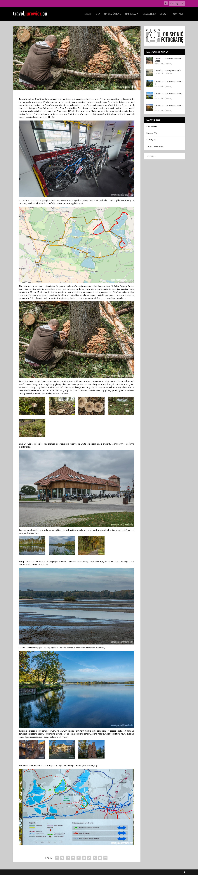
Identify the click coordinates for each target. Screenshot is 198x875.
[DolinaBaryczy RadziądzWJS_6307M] (62, 414)
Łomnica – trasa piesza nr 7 (167, 70)
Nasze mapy (131, 14)
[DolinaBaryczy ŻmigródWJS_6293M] (32, 436)
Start (87, 14)
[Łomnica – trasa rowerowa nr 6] (149, 83)
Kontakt (178, 14)
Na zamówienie (112, 14)
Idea (97, 14)
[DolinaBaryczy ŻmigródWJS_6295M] (32, 414)
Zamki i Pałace (153, 146)
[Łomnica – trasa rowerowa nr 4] (149, 107)
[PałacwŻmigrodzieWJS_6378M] (91, 758)
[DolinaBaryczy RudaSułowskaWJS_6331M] (32, 554)
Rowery (169, 64)
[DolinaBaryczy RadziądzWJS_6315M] (121, 414)
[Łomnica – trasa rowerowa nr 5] (149, 95)
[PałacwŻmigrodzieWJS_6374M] (62, 758)
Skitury (149, 139)
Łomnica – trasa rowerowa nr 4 (168, 106)
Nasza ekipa (149, 14)
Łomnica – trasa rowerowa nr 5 (168, 94)
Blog (163, 14)
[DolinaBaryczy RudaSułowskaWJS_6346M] (91, 554)
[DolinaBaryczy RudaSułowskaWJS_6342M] (62, 554)
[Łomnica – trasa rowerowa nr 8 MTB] (149, 60)
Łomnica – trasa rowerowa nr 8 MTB (168, 59)
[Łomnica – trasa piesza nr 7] (149, 72)
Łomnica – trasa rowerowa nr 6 (168, 82)
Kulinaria (150, 126)
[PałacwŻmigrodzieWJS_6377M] (32, 758)
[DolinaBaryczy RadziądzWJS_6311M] (91, 414)
